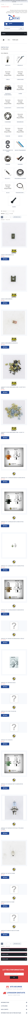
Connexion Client (5, 6)
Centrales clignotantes (8, 94)
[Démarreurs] (20, 116)
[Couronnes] (8, 116)
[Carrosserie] (20, 73)
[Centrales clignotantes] (8, 88)
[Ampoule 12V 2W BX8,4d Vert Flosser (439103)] (14, 763)
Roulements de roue (20, 178)
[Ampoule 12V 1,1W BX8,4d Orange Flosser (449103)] (14, 457)
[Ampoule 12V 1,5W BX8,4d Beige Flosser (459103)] (14, 589)
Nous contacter (23, 12)
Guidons (20, 136)
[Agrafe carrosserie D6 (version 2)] (14, 323)
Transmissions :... (20, 192)
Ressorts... (8, 178)
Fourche (8, 136)
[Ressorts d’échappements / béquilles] (8, 172)
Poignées (20, 164)
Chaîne (20, 93)
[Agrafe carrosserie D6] (14, 278)
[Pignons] (8, 158)
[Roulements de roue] (20, 172)
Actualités (17, 12)
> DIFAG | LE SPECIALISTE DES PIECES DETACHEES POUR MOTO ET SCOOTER (14, 1)
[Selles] (8, 187)
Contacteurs (20, 107)
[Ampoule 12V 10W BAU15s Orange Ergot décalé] (14, 626)
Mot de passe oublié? (18, 4)
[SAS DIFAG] (14, 17)
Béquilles (20, 65)
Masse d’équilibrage (20, 150)
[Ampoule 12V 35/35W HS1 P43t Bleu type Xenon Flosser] (14, 808)
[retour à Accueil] (3, 40)
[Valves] (14, 201)
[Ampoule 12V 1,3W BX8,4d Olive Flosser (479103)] (14, 545)
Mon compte (4, 1009)
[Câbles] (8, 73)
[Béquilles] (20, 59)
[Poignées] (20, 158)
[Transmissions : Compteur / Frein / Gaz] (20, 187)
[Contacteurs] (20, 102)
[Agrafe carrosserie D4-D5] (14, 234)
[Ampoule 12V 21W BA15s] (14, 727)
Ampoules (7, 65)
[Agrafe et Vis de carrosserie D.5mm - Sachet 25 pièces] (14, 412)
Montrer (3, 213)
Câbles (8, 79)
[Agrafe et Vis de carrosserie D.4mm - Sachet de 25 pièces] (14, 367)
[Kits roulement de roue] (8, 144)
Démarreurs (20, 121)
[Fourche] (8, 130)
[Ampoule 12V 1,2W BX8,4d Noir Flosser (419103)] (14, 501)
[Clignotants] (8, 102)
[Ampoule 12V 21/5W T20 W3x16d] (14, 698)
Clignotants (7, 107)
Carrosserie (20, 79)
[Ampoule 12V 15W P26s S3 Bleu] (14, 662)
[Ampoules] (8, 59)
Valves (14, 206)
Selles (8, 192)
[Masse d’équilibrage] (20, 144)
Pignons (8, 164)
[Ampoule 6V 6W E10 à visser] (14, 889)
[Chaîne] (20, 88)
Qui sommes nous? (10, 12)
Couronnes (8, 121)
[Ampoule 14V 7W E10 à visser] (14, 853)
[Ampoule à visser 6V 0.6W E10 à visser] (14, 918)
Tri (1, 211)
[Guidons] (20, 130)
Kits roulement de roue (8, 151)
